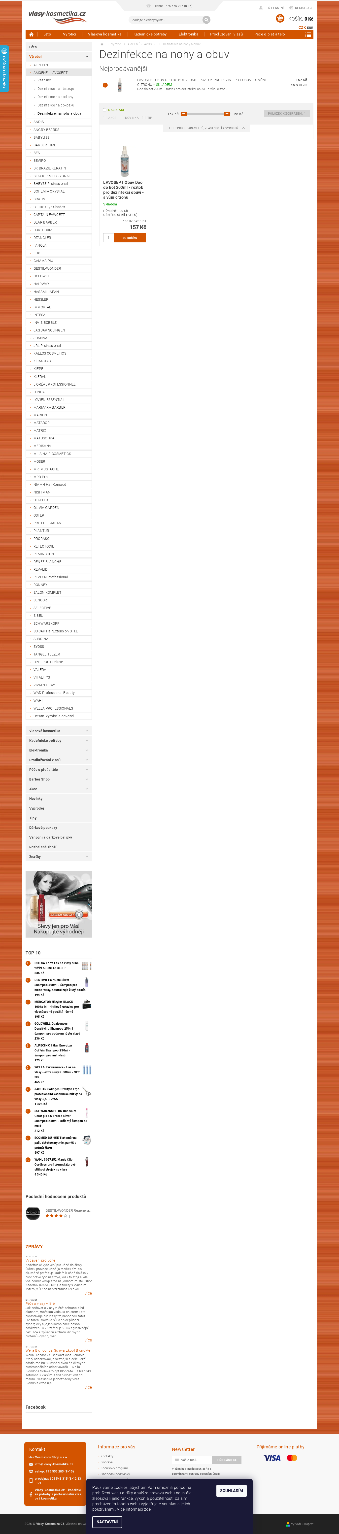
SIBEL (38, 616)
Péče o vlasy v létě (40, 1304)
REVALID (40, 569)
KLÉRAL (40, 377)
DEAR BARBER (45, 222)
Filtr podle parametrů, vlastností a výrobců (204, 128)
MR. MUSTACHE (46, 469)
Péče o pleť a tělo (270, 34)
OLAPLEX (41, 500)
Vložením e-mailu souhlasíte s (196, 1471)
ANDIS (39, 122)
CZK (302, 27)
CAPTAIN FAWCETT (49, 215)
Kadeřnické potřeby (150, 34)
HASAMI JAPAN (46, 292)
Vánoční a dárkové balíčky (50, 837)
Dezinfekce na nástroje (55, 89)
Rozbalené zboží (43, 847)
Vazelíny (44, 80)
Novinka (132, 118)
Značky (35, 857)
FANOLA (40, 245)
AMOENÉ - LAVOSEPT (51, 73)
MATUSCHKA (44, 438)
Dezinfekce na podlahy (55, 97)
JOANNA (41, 338)
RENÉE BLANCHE (47, 562)
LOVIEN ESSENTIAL (49, 400)
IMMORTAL (42, 307)
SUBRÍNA (41, 639)
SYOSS (39, 647)
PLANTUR (41, 531)
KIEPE (38, 369)
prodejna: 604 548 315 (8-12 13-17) (58, 1481)
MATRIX (40, 430)
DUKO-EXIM (43, 230)
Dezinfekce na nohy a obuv (59, 113)
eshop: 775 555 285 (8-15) (54, 1471)
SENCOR (40, 600)
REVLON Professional (51, 577)
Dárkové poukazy (43, 828)
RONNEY (40, 585)
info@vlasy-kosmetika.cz (54, 1464)
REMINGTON (44, 554)
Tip (149, 118)
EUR (310, 28)
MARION (40, 415)
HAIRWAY (41, 284)
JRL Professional (47, 346)
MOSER (39, 461)
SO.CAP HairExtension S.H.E (56, 631)
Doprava (107, 1462)
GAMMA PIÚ (43, 261)
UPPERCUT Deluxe (48, 662)
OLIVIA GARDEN (46, 508)
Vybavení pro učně (40, 1260)
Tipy (32, 818)
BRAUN (39, 199)
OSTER (39, 515)
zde (147, 1509)
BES (37, 153)
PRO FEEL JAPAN (47, 523)
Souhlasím (231, 1490)
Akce (33, 789)
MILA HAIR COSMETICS (52, 454)
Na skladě (116, 110)
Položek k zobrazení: (287, 113)
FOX (37, 253)
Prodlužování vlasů (226, 34)
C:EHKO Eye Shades (49, 207)
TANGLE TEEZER (47, 654)
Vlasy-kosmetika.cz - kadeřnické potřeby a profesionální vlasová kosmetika (58, 1494)
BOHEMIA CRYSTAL (49, 191)
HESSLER (41, 299)
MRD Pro (41, 477)
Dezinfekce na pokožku (55, 105)
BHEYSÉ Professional (51, 184)
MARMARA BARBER (50, 407)
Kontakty (107, 1456)
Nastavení (107, 1522)
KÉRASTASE (43, 361)
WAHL (38, 701)
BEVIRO (40, 161)
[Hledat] (206, 20)
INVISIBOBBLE (45, 323)
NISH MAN (42, 492)
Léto (47, 34)
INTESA (40, 315)
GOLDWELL (43, 276)
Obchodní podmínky (115, 1474)
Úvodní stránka (31, 34)
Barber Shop (39, 779)
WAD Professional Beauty (54, 693)
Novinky (35, 799)
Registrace (304, 8)
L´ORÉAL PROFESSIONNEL (55, 384)
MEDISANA (42, 446)
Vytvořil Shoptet (302, 1524)
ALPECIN (41, 65)
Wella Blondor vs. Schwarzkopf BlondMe (58, 1350)
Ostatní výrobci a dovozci (54, 716)
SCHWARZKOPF (47, 623)
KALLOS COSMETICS (50, 353)
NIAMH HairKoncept (50, 485)
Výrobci (69, 34)
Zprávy (34, 1246)
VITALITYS (42, 677)
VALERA (40, 670)
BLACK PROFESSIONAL (52, 176)
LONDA (39, 392)
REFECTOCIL (44, 546)
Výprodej (36, 808)
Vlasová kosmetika (104, 34)
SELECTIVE (42, 608)
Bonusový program (114, 1468)
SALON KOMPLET (47, 592)
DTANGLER (42, 238)
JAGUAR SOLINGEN (49, 330)
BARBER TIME (45, 145)
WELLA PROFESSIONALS (53, 708)
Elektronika (189, 34)
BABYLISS (42, 137)
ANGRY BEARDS (47, 130)
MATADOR (42, 423)
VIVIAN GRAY (44, 685)
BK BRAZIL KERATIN (50, 168)
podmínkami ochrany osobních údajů (196, 1473)
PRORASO (41, 539)
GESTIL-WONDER (47, 268)
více (88, 1293)
